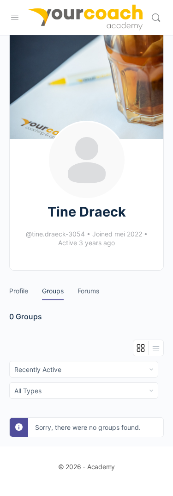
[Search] (155, 17)
